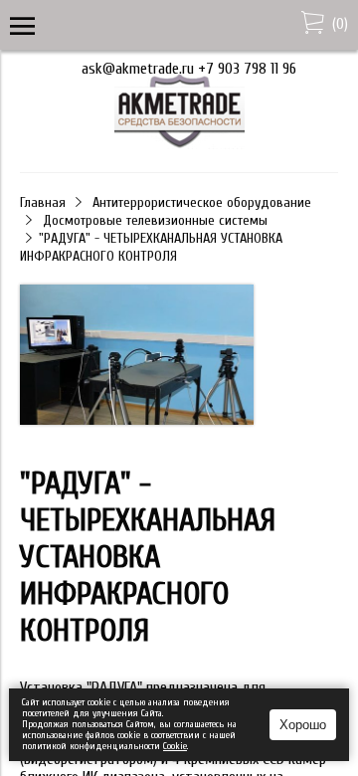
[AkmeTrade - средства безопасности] (179, 144)
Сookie (175, 746)
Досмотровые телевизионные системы (155, 220)
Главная (43, 202)
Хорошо (302, 724)
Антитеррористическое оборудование (201, 202)
